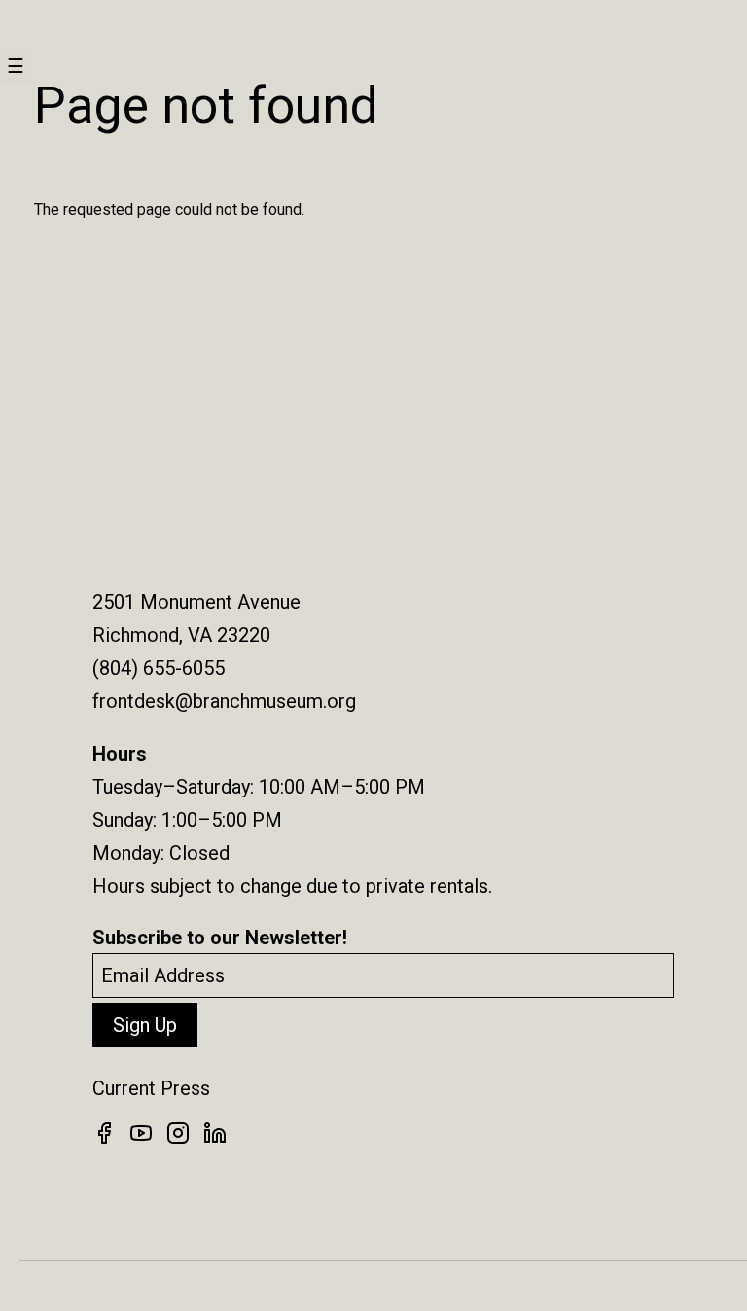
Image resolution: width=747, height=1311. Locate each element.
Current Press (151, 1088)
